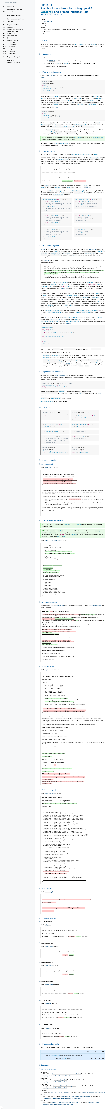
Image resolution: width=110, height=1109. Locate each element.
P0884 (99, 393)
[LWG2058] (64, 299)
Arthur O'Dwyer (47, 21)
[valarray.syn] (48, 467)
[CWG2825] (52, 61)
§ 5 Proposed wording (60, 375)
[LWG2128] (48, 317)
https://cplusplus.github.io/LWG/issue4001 (93, 1092)
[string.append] (49, 946)
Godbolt (43, 77)
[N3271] (46, 260)
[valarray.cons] (49, 1028)
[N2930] (43, 249)
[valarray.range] (59, 605)
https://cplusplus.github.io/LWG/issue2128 (55, 1088)
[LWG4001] (88, 187)
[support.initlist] (49, 670)
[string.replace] (49, 984)
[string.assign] (49, 965)
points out (51, 75)
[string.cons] (48, 925)
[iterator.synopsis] (50, 793)
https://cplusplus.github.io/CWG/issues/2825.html (57, 1076)
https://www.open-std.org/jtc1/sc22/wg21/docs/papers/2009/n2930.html (63, 1098)
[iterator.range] (49, 892)
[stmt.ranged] (92, 249)
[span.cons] (48, 1003)
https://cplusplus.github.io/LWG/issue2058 (55, 1082)
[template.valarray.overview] (52, 540)
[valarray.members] (95, 605)
